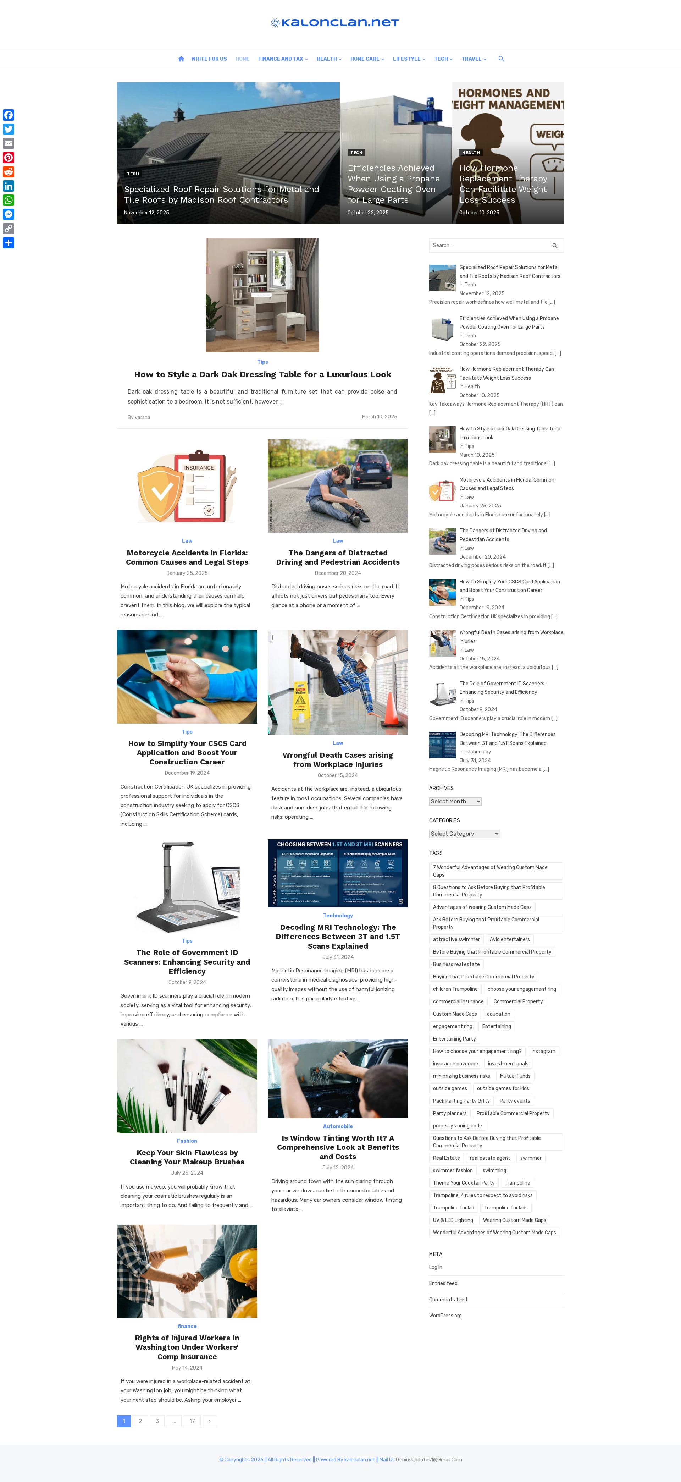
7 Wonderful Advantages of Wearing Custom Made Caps (490, 871)
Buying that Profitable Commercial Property (484, 977)
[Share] (8, 243)
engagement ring (452, 1026)
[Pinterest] (8, 157)
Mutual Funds (515, 1076)
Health (327, 59)
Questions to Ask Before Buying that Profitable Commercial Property (487, 1142)
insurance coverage (455, 1064)
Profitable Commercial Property (513, 1113)
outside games (450, 1089)
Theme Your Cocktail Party (464, 1183)
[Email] (8, 143)
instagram (543, 1051)
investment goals (508, 1064)
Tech (441, 59)
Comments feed (448, 1300)
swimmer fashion (453, 1171)
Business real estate (456, 964)
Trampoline (517, 1183)
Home (243, 59)
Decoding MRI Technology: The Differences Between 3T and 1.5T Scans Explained (338, 936)
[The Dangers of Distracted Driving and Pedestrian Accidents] (338, 486)
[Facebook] (8, 115)
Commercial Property (518, 1002)
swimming (494, 1171)
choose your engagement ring (522, 989)
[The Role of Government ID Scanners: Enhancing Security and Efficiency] (187, 886)
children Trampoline (455, 989)
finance (187, 1326)
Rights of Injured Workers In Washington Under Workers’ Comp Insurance (187, 1347)
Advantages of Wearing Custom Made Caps (482, 907)
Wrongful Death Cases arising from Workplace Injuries (338, 760)
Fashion (187, 1141)
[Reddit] (8, 172)
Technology (338, 916)
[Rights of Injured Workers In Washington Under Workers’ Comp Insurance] (187, 1271)
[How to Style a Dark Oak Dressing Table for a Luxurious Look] (262, 295)
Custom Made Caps (455, 1014)
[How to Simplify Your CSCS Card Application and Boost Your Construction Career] (187, 676)
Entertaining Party (454, 1039)
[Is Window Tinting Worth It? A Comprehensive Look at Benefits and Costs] (338, 1078)
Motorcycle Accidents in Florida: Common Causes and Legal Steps (187, 557)
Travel (471, 59)
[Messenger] (8, 214)
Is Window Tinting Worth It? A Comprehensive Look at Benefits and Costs (338, 1147)
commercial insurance (458, 1002)
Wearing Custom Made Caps (514, 1220)
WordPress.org (445, 1316)
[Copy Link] (8, 228)
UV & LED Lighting (453, 1220)
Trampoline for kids (506, 1208)
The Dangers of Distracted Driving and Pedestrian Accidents (338, 557)
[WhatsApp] (8, 200)
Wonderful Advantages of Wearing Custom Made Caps (494, 1233)
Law (187, 541)
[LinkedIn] (8, 186)
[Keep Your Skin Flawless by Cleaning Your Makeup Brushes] (187, 1085)
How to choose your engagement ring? (477, 1051)
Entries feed (443, 1283)
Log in (435, 1267)
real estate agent (490, 1158)
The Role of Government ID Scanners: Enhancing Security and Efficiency (187, 962)
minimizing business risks (461, 1076)
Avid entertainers (510, 940)
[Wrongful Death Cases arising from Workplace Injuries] (338, 682)
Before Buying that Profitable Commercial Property (492, 952)
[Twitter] (8, 129)
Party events (515, 1101)
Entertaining (496, 1026)
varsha (142, 418)
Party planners (450, 1113)
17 (192, 1421)
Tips (262, 362)
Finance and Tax (280, 59)
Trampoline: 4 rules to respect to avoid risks (483, 1195)
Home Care (365, 59)
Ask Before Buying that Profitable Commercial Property (486, 923)
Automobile (338, 1127)
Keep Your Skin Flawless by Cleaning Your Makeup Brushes (187, 1157)
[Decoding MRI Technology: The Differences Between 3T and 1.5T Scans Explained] (338, 873)
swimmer (531, 1158)
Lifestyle (407, 59)
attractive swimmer (456, 940)
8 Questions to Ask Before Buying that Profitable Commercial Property (489, 891)
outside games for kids (503, 1089)
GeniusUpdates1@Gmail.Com (429, 1460)
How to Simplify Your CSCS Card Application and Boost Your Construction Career (187, 753)
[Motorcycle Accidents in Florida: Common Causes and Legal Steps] (187, 486)
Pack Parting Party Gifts (461, 1101)
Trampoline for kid (453, 1208)
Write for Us (209, 59)
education (498, 1014)
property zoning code (457, 1126)
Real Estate (446, 1158)
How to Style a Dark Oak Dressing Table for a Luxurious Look (262, 374)
